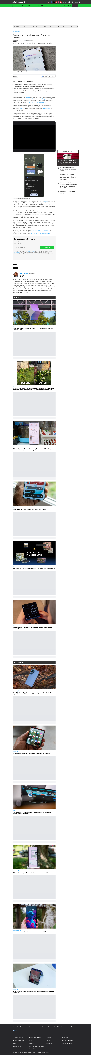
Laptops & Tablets (41, 6)
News (14, 40)
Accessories (63, 6)
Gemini (28, 97)
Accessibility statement (18, 1040)
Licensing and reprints (67, 1043)
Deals (75, 6)
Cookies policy (65, 1037)
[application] (34, 137)
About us (15, 1043)
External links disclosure (67, 1040)
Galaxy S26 (70, 26)
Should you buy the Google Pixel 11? (67, 192)
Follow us (45, 76)
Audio (69, 6)
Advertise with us (50, 1043)
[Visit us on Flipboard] (61, 2)
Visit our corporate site (67, 1027)
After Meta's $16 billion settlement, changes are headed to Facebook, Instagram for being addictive (68, 185)
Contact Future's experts (35, 1037)
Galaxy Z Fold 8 (47, 26)
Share (16, 76)
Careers (31, 1040)
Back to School (25, 26)
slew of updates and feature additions (41, 233)
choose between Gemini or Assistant (37, 102)
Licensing (48, 1040)
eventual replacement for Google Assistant (39, 99)
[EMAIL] (23, 276)
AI (22, 31)
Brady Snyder (21, 40)
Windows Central (17, 1046)
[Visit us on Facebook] (52, 2)
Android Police (46, 108)
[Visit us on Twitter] (54, 2)
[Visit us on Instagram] (58, 2)
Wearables (31, 6)
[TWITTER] (20, 276)
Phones (24, 6)
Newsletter (53, 76)
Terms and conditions (18, 1037)
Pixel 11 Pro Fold (60, 26)
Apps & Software (52, 6)
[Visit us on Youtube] (56, 2)
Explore (18, 6)
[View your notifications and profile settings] (72, 2)
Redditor (22, 108)
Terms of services (31, 251)
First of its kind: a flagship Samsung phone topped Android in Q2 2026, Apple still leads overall (68, 177)
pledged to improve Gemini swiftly (40, 230)
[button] (77, 2)
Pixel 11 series (36, 26)
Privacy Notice (17, 252)
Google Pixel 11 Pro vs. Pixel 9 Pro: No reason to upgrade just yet (68, 162)
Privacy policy (49, 1037)
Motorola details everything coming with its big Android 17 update (68, 169)
